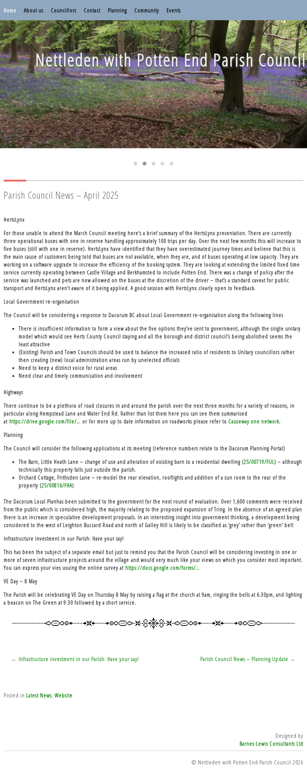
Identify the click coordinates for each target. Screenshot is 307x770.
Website (64, 695)
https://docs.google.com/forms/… (162, 567)
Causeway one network (253, 421)
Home (10, 10)
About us (33, 10)
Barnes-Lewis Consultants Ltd (271, 743)
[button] (135, 163)
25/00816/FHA (57, 485)
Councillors (63, 10)
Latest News (39, 695)
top (153, 750)
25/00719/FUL (259, 461)
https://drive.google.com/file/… (44, 421)
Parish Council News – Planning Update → (248, 659)
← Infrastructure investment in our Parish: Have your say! (75, 659)
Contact (92, 10)
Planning (117, 10)
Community (146, 10)
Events (174, 10)
